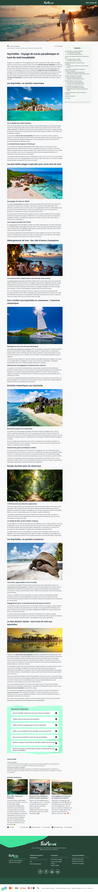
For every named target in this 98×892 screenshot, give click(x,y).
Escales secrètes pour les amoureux (73, 81)
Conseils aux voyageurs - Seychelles (16, 767)
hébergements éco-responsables (16, 587)
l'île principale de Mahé (16, 204)
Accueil (3, 7)
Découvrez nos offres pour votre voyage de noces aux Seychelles (25, 700)
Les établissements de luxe (15, 281)
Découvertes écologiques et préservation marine (78, 73)
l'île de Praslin (13, 225)
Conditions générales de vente (63, 888)
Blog (8, 7)
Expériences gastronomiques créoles (75, 78)
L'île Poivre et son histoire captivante (75, 82)
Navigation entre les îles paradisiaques (76, 72)
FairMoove (19, 70)
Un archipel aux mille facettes (73, 52)
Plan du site (90, 888)
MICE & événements (35, 864)
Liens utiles (67, 98)
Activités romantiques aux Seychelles (73, 76)
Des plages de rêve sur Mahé (73, 59)
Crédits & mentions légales (48, 888)
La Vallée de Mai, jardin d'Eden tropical (75, 84)
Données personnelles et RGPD (79, 888)
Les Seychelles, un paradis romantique (74, 51)
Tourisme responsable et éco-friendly (75, 87)
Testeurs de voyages (78, 863)
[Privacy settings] (3, 889)
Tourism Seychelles (12, 762)
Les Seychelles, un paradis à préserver (74, 86)
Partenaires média (56, 861)
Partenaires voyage (56, 859)
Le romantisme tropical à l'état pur (74, 54)
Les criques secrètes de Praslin (74, 60)
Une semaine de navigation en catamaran (19, 349)
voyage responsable (13, 692)
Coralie (12, 827)
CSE (31, 861)
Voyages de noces (15, 7)
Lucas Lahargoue (15, 46)
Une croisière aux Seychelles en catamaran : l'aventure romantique (75, 70)
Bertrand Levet (36, 827)
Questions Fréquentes (70, 96)
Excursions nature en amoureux (74, 77)
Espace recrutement (77, 861)
